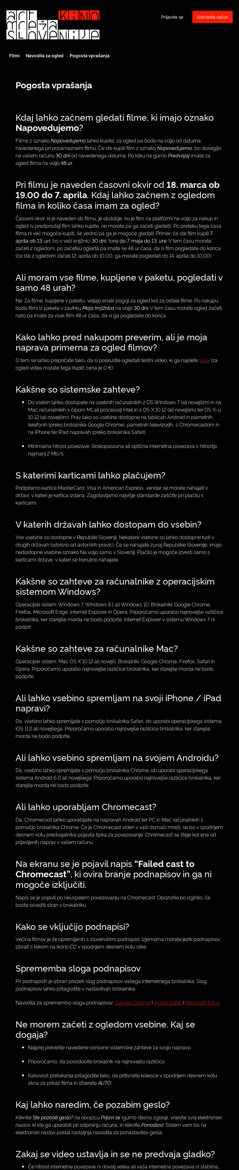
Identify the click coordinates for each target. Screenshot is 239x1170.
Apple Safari (168, 1002)
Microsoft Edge (202, 1002)
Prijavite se (172, 17)
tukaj (204, 360)
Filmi (14, 55)
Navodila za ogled (44, 55)
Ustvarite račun (212, 17)
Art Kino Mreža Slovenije (53, 25)
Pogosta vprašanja (90, 55)
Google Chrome (132, 1002)
